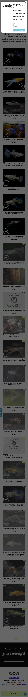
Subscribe (19, 30)
